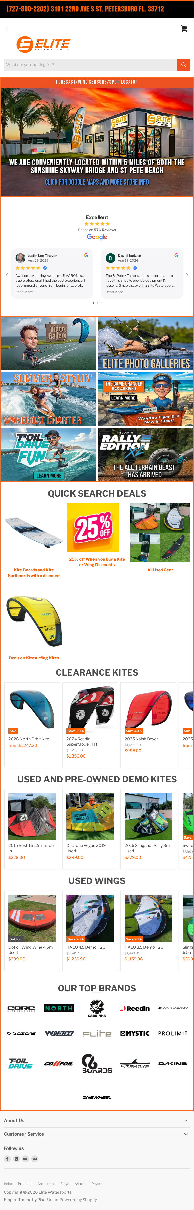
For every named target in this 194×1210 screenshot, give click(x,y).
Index (8, 1184)
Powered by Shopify (78, 1199)
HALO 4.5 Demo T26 (85, 947)
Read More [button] (24, 291)
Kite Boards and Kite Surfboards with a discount (34, 573)
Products (25, 1184)
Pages (97, 1184)
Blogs (64, 1184)
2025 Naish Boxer (141, 739)
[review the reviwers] (86, 256)
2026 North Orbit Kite (28, 739)
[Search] (183, 65)
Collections (46, 1184)
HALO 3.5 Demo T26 (144, 947)
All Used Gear (160, 570)
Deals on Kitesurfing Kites (34, 658)
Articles (80, 1184)
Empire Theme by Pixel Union (31, 1199)
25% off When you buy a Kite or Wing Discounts (97, 562)
